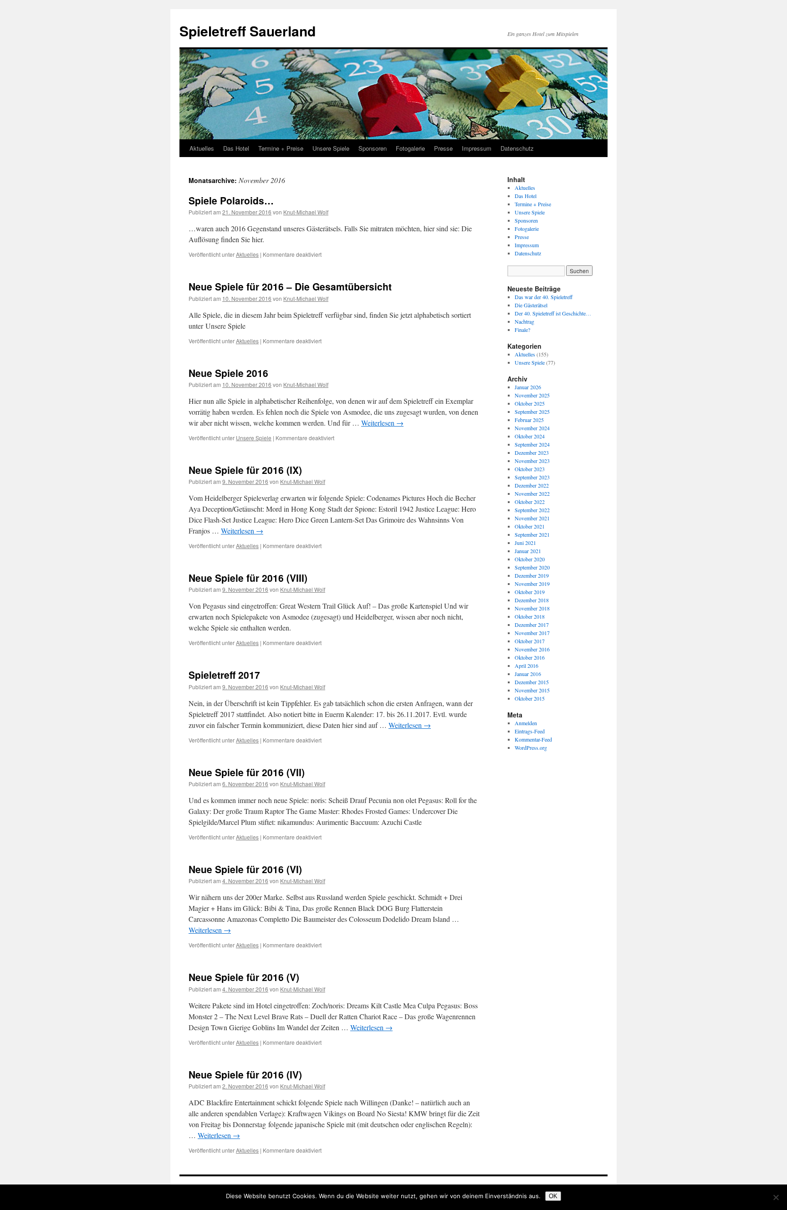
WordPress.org (531, 747)
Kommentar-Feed (533, 739)
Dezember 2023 (532, 452)
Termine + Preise (280, 148)
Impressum (476, 148)
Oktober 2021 (530, 526)
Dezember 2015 (532, 682)
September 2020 (532, 567)
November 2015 (532, 690)
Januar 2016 (528, 673)
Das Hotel (236, 148)
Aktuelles (201, 148)
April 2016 (526, 665)
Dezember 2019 (532, 575)
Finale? (522, 329)
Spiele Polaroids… (231, 200)
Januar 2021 (528, 550)
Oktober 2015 (530, 698)
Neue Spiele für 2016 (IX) (245, 470)
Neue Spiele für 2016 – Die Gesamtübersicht (290, 286)
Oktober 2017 (530, 641)
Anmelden (526, 723)
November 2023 (532, 460)
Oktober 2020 (530, 559)
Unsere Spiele (330, 148)
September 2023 (532, 477)
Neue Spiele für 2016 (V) (244, 977)
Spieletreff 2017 (224, 674)
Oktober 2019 (530, 591)
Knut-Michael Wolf (305, 212)
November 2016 (532, 649)
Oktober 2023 (530, 469)
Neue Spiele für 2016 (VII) (247, 772)
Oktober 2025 (530, 403)
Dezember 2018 (532, 600)
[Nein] (775, 1197)
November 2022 (532, 493)
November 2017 (532, 632)
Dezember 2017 (532, 624)
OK (553, 1196)
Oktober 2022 (530, 501)
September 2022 (532, 509)
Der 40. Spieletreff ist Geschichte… (553, 313)
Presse (443, 148)
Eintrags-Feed (530, 731)
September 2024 (532, 444)
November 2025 (532, 395)
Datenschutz (517, 148)
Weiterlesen (382, 422)
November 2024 (532, 428)
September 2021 (532, 534)
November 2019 (532, 583)
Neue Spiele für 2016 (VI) (245, 869)
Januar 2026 (528, 387)
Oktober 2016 (530, 657)
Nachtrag (524, 321)
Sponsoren (372, 148)
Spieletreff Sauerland (247, 31)
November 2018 (532, 608)
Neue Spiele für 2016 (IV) (245, 1074)
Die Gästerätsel (531, 305)
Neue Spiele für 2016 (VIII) (248, 578)
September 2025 (532, 411)
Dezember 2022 (532, 485)
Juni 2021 (525, 542)
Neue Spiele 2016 (228, 373)
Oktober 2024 (530, 436)
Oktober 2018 (530, 616)
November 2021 (532, 518)
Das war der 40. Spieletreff (543, 296)
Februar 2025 (529, 419)
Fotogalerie (410, 148)
